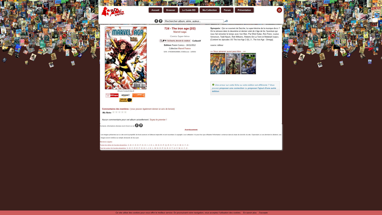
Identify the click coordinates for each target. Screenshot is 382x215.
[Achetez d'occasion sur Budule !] (125, 101)
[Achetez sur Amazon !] (125, 96)
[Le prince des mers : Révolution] (217, 73)
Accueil (155, 10)
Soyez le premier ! (158, 119)
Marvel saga (179, 32)
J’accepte (263, 212)
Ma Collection (209, 10)
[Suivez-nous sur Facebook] (156, 21)
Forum (227, 10)
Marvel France (184, 48)
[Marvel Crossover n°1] (233, 73)
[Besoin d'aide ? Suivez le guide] (160, 21)
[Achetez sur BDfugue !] (112, 96)
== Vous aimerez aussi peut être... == (228, 51)
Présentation (244, 10)
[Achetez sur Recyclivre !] (138, 96)
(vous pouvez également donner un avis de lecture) (152, 109)
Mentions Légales (106, 142)
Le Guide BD (188, 10)
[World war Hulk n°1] (248, 73)
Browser (170, 10)
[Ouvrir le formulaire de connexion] (279, 10)
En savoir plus (250, 212)
